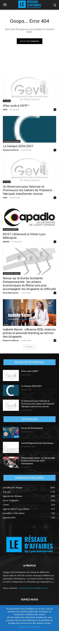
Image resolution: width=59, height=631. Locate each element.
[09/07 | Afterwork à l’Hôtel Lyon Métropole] (29, 217)
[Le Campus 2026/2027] (29, 129)
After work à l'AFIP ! (16, 105)
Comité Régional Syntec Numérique (37, 443)
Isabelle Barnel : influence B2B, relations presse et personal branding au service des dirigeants (29, 333)
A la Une (7, 101)
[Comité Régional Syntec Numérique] (11, 447)
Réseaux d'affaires (11, 150)
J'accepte (22, 627)
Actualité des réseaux (12, 141)
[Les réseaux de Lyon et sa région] (29, 544)
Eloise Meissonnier (11, 293)
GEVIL (5, 109)
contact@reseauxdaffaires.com (33, 588)
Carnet (6, 325)
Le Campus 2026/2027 (18, 146)
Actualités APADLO (10, 229)
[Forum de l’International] (11, 432)
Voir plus (28, 346)
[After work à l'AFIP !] (29, 88)
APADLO (6, 242)
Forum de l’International (32, 428)
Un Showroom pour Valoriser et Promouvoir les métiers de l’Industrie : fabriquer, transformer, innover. (28, 190)
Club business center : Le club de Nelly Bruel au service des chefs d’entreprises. (38, 461)
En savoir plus (34, 627)
